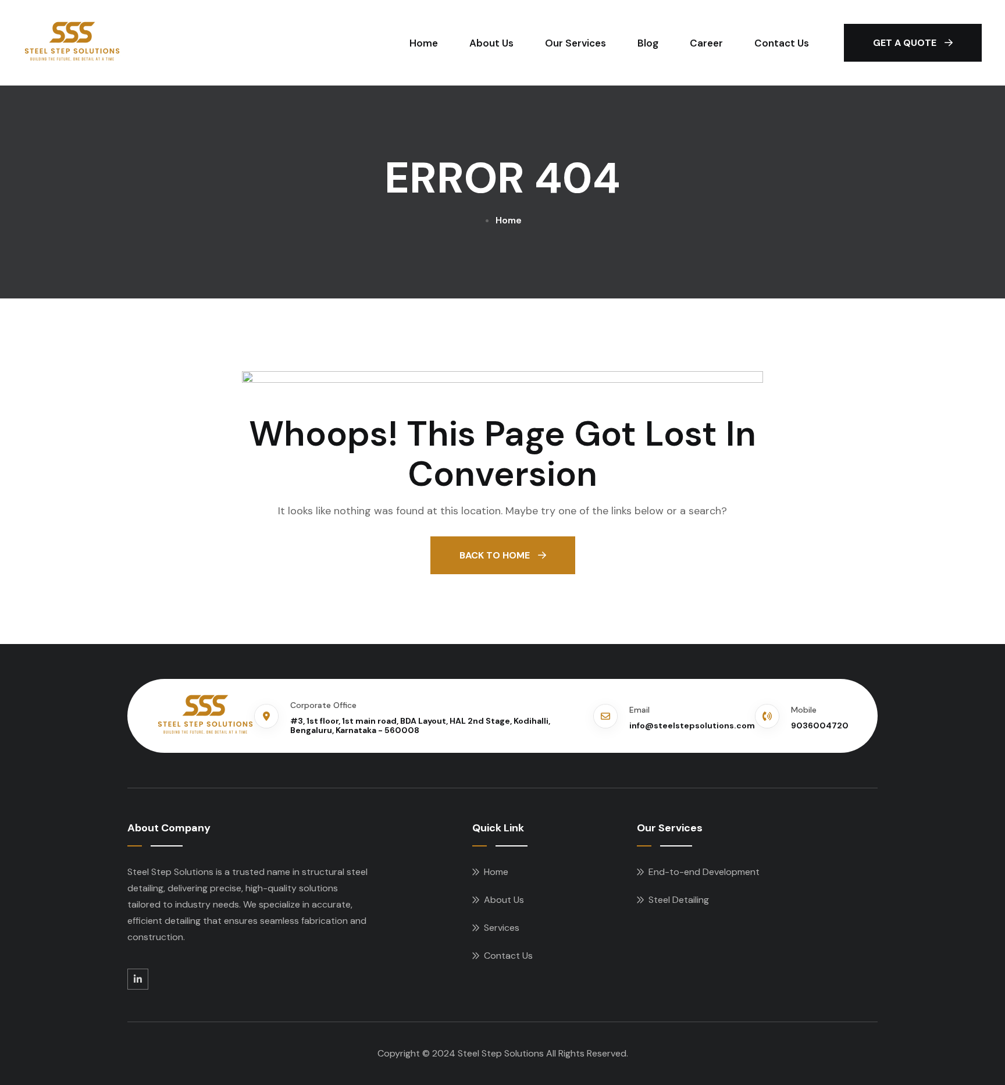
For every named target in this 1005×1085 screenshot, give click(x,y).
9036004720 (820, 725)
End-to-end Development (704, 872)
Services (501, 928)
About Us (491, 43)
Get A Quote (906, 43)
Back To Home (495, 555)
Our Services (575, 43)
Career (706, 43)
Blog (647, 43)
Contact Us (781, 43)
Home (423, 43)
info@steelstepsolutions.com (692, 725)
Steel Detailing (678, 900)
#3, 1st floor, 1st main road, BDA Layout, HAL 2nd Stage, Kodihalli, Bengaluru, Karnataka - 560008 (420, 726)
